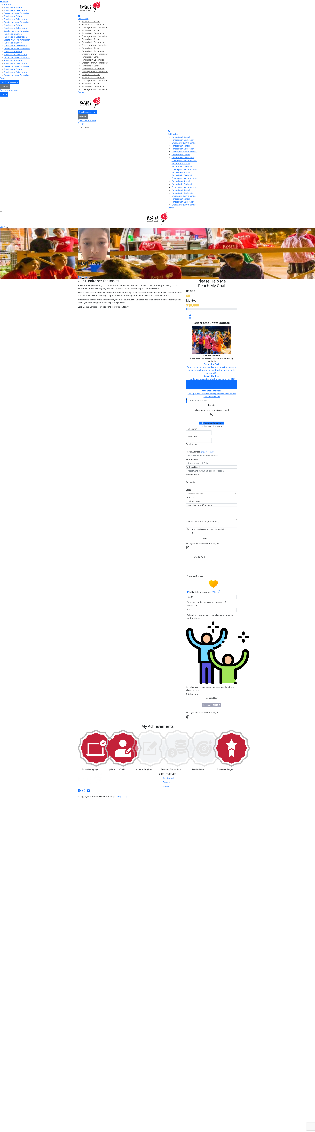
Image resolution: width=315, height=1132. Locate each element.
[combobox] (211, 493)
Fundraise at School (91, 21)
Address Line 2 (193, 467)
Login (82, 123)
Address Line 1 (193, 459)
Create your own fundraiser (95, 27)
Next (205, 538)
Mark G (83, 269)
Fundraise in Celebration (93, 24)
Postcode (190, 482)
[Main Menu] (1, 211)
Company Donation (212, 426)
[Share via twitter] (80, 277)
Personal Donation (212, 423)
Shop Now (84, 127)
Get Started (83, 18)
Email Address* (193, 444)
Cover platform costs (197, 576)
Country (190, 497)
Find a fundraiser (88, 120)
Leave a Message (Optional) (199, 505)
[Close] (7, 227)
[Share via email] (83, 277)
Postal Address (200, 451)
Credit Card (199, 557)
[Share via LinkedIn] (86, 277)
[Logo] (90, 7)
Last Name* (191, 436)
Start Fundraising (87, 112)
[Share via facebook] (78, 277)
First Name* (191, 429)
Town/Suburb (192, 474)
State (188, 489)
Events (81, 92)
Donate (82, 116)
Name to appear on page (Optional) (202, 521)
